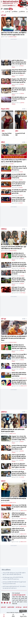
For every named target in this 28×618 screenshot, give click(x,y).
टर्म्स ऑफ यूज (18, 607)
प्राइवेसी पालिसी (10, 607)
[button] (2, 12)
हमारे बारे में (3, 607)
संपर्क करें (25, 607)
